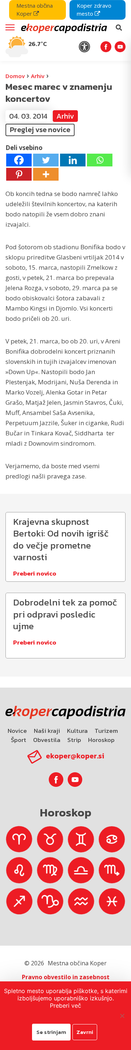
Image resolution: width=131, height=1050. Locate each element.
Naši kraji (47, 730)
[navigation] (65, 30)
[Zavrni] (122, 1015)
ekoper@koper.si (75, 755)
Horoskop (101, 740)
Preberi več (65, 1005)
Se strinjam (51, 1032)
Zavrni (84, 1032)
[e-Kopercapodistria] (63, 27)
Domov (15, 76)
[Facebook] (19, 160)
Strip (74, 740)
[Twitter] (46, 160)
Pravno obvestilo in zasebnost (66, 977)
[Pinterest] (19, 174)
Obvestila (46, 740)
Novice (17, 730)
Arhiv (37, 76)
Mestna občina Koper (34, 9)
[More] (46, 174)
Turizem (106, 730)
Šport (18, 740)
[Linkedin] (73, 160)
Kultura (77, 730)
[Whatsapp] (99, 160)
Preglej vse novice (40, 129)
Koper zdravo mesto (94, 9)
